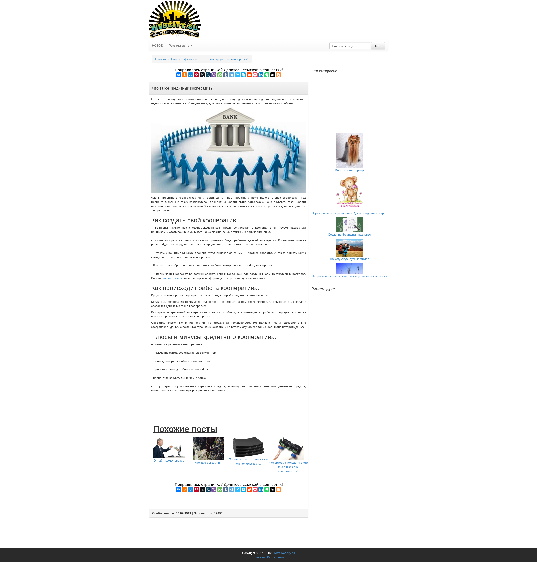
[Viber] (213, 74)
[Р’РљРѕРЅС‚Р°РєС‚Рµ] (178, 74)
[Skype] (243, 74)
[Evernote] (266, 74)
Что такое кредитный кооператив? (225, 59)
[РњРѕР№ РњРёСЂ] (190, 74)
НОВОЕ (157, 45)
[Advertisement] (228, 403)
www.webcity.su (284, 553)
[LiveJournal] (208, 74)
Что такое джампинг (209, 462)
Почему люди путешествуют (349, 259)
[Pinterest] (196, 74)
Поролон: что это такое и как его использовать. (248, 461)
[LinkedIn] (260, 74)
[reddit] (249, 74)
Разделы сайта (179, 45)
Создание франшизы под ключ (349, 234)
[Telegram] (231, 74)
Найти (378, 46)
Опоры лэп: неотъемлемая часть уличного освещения (349, 276)
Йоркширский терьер (349, 170)
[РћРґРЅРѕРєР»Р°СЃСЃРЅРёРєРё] (184, 74)
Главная (161, 59)
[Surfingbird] (237, 74)
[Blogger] (278, 74)
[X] (202, 74)
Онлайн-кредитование (169, 460)
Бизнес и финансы (184, 59)
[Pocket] (255, 74)
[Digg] (272, 74)
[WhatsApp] (219, 74)
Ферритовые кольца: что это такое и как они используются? (288, 466)
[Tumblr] (225, 74)
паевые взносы (172, 278)
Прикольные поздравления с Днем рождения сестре (349, 213)
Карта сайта (275, 557)
